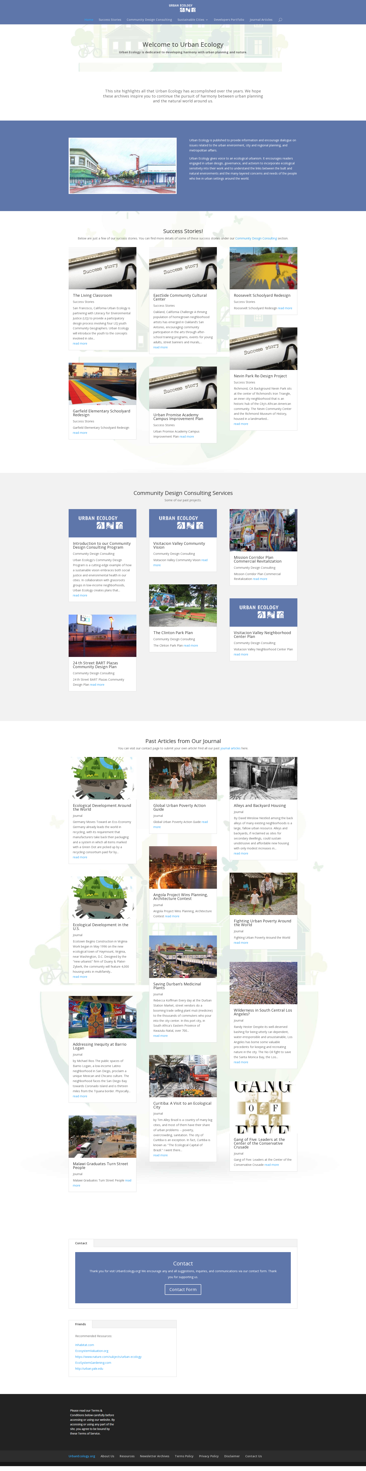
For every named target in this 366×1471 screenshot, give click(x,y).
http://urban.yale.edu (89, 1369)
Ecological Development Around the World (102, 807)
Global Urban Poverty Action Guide (179, 807)
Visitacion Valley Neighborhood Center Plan (262, 634)
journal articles (230, 748)
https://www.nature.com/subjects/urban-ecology (108, 1357)
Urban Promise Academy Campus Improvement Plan (178, 416)
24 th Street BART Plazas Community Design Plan (95, 664)
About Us (107, 1456)
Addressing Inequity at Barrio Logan (99, 1046)
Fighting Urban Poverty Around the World (262, 922)
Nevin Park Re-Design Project (260, 375)
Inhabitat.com (84, 1345)
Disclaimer (232, 1456)
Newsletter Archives (154, 1456)
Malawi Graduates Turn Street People (100, 1165)
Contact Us (253, 1456)
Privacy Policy (209, 1456)
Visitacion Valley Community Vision (179, 545)
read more (80, 343)
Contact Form (183, 1289)
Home (89, 20)
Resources (127, 1456)
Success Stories (110, 20)
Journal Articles (261, 20)
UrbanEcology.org (82, 1456)
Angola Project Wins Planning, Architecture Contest (180, 896)
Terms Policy (184, 1456)
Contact (81, 1243)
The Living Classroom (92, 295)
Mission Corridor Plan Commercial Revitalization (257, 559)
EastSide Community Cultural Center (180, 297)
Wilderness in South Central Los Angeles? (263, 1012)
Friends (80, 1324)
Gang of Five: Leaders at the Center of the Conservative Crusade (259, 1143)
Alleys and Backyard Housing (260, 805)
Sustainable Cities (190, 20)
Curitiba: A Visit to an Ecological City (182, 1105)
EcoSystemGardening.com (93, 1363)
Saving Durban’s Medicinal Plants (177, 985)
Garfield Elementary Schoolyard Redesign (101, 412)
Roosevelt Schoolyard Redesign (262, 295)
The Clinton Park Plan (173, 632)
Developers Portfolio (229, 20)
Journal (77, 816)
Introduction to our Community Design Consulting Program (102, 545)
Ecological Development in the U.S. (100, 926)
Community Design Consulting (149, 20)
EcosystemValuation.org (91, 1351)
